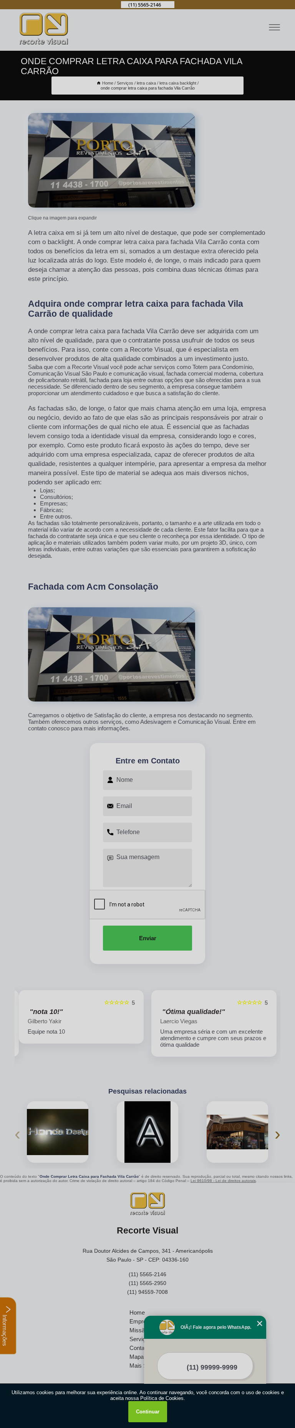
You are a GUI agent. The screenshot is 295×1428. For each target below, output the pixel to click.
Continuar (147, 1412)
